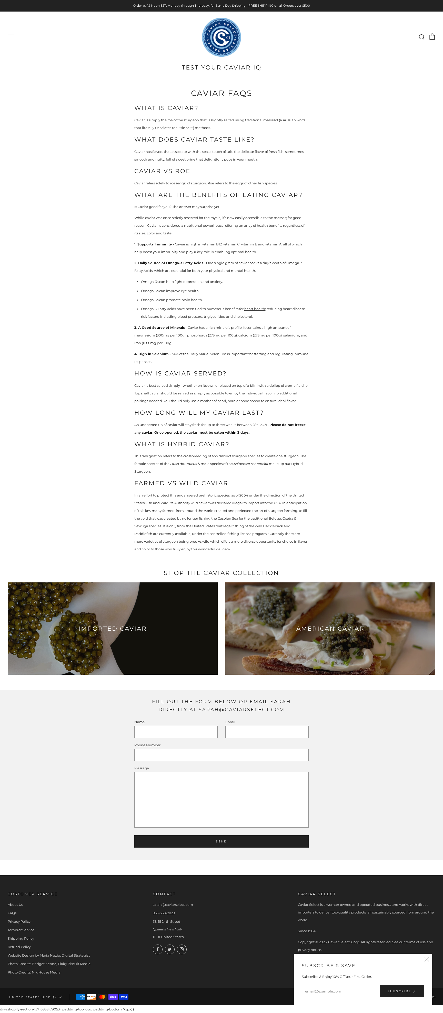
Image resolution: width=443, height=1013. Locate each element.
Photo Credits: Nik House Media (34, 972)
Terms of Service (21, 930)
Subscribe (399, 991)
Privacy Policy (19, 921)
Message (141, 768)
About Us (15, 904)
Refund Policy (19, 947)
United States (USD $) (32, 997)
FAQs (12, 913)
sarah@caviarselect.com (173, 904)
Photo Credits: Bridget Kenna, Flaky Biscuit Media (49, 964)
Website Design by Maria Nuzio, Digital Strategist (49, 955)
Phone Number (147, 745)
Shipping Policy (21, 938)
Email (230, 722)
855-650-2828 (164, 913)
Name (139, 722)
